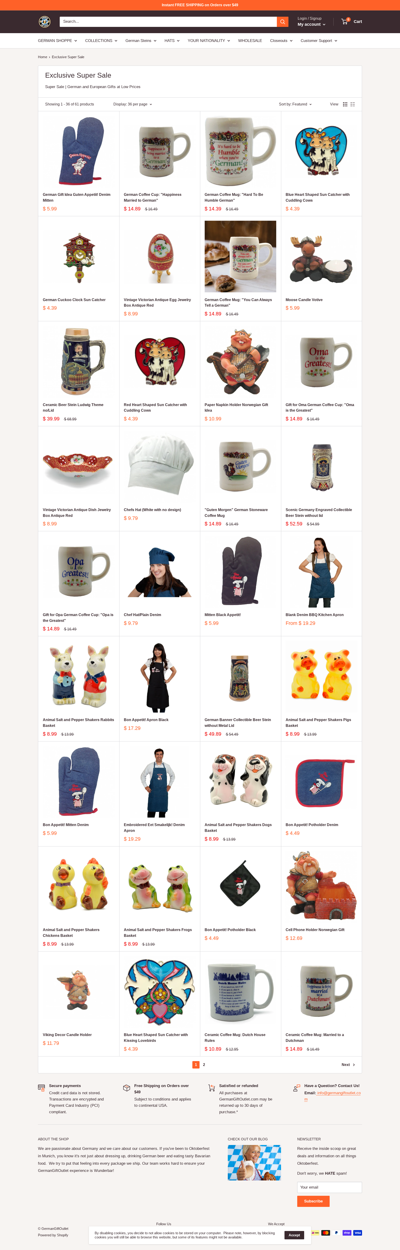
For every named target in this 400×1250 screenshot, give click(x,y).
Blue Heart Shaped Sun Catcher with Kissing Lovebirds (156, 1038)
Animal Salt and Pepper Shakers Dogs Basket (238, 828)
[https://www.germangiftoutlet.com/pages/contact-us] (316, 1093)
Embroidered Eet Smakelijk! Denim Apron (154, 828)
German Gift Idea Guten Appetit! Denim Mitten (76, 197)
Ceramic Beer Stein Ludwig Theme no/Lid (73, 408)
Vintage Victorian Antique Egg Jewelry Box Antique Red (157, 303)
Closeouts (279, 40)
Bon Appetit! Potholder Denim (312, 825)
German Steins (138, 40)
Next (346, 1065)
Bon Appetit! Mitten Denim (66, 825)
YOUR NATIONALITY (206, 40)
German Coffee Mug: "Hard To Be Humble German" (234, 197)
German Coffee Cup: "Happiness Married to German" (152, 197)
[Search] (282, 22)
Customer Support (316, 40)
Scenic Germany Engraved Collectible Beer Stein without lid (319, 513)
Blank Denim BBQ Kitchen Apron (315, 615)
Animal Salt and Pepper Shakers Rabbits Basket (78, 723)
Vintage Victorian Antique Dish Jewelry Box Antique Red (77, 513)
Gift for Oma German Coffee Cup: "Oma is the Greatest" (320, 408)
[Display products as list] (353, 104)
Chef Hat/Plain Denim (142, 615)
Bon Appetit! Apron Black (146, 720)
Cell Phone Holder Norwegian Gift (315, 930)
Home (42, 57)
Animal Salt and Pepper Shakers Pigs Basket (318, 723)
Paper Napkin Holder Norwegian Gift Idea (236, 408)
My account (310, 24)
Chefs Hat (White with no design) (152, 510)
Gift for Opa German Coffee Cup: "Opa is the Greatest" (78, 618)
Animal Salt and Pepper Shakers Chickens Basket (71, 933)
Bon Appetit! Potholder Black (230, 930)
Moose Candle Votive (304, 300)
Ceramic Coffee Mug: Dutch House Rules (235, 1038)
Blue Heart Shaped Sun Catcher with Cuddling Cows (318, 197)
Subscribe (313, 1201)
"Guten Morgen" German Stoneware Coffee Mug (236, 513)
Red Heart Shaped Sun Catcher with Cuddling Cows (155, 408)
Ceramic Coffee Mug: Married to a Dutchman (315, 1038)
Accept (294, 1235)
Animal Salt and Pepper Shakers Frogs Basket (158, 933)
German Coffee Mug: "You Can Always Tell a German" (238, 303)
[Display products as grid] (345, 104)
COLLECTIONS (98, 40)
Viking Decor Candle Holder (67, 1035)
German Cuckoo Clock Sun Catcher (74, 300)
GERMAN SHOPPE (55, 40)
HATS (170, 40)
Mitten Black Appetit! (223, 615)
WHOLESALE (250, 40)
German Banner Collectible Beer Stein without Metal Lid (238, 723)
